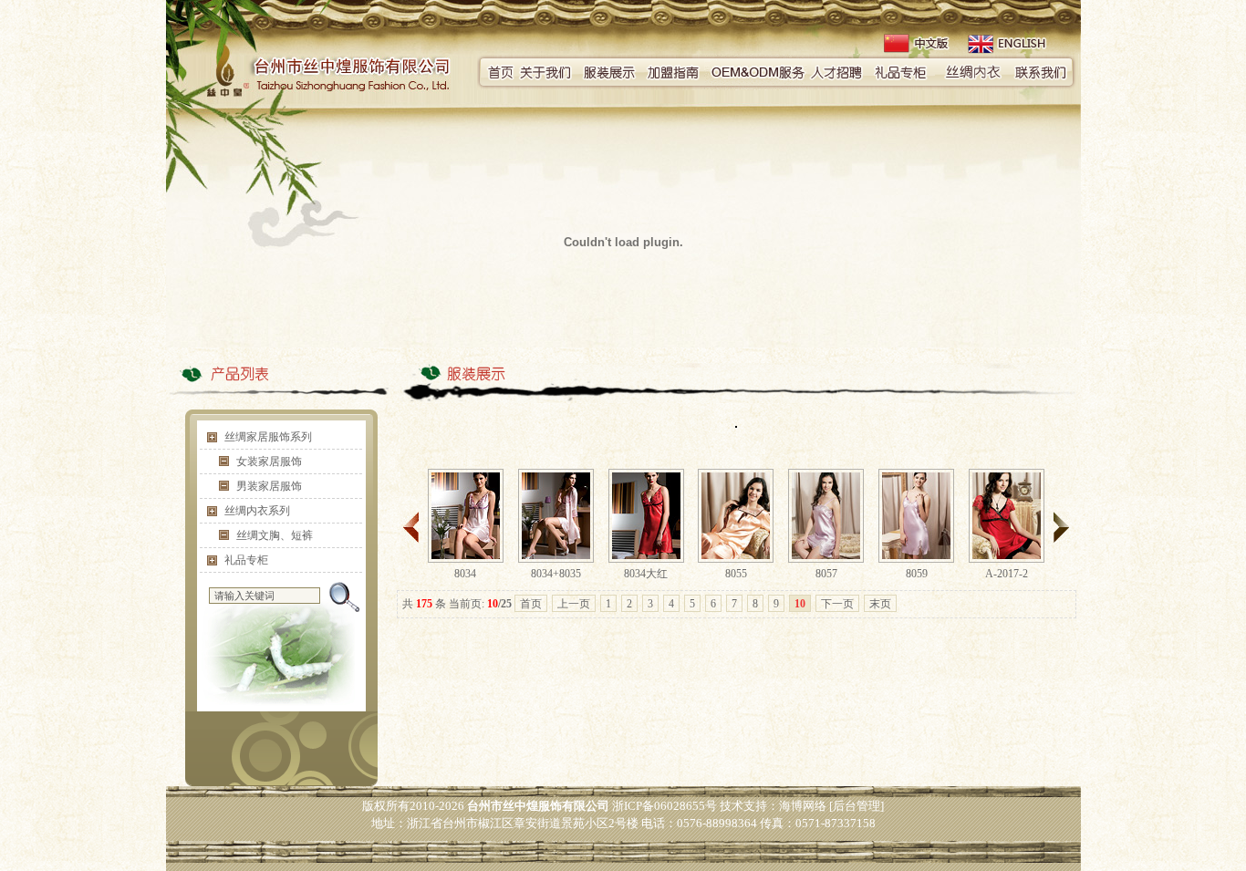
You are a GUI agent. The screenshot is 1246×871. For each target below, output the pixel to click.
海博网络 (802, 806)
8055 (736, 573)
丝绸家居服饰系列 (268, 436)
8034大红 (646, 573)
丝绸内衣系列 (257, 510)
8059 (917, 573)
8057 (826, 573)
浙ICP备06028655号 (664, 806)
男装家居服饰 (269, 486)
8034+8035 (556, 573)
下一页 (837, 603)
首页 (531, 603)
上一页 (573, 603)
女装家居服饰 (269, 461)
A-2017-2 (1006, 573)
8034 (465, 573)
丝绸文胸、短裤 (274, 535)
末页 (880, 603)
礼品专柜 (246, 560)
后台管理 (856, 806)
